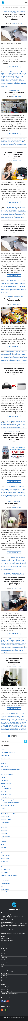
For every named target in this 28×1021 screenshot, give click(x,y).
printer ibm (15, 141)
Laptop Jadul (4, 780)
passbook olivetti (18, 74)
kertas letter (21, 716)
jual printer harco (8, 489)
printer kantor (13, 357)
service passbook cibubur (12, 79)
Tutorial (14, 151)
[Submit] (25, 741)
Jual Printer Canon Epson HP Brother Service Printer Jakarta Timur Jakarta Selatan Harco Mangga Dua (14, 436)
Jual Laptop (4, 766)
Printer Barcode (8, 574)
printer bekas (22, 138)
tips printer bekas (8, 146)
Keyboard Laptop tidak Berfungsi (10, 769)
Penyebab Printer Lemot (14, 503)
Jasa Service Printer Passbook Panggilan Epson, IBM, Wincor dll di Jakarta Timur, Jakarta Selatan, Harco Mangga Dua (14, 227)
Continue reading (14, 66)
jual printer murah (8, 492)
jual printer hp (16, 489)
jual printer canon (16, 487)
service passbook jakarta (12, 287)
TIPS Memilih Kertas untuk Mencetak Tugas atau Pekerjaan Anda (14, 660)
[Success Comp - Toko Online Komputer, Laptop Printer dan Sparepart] (4, 2)
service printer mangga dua (14, 650)
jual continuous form (10, 714)
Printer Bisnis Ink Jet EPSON (8, 814)
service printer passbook (7, 85)
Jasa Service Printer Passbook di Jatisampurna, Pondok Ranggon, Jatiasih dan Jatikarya (14, 17)
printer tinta (17, 214)
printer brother (4, 140)
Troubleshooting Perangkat (9, 875)
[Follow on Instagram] (5, 1001)
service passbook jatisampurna (17, 80)
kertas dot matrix (5, 716)
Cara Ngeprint (5, 755)
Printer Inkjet (12, 90)
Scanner (3, 847)
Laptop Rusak (5, 786)
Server (3, 850)
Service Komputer (6, 853)
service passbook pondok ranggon (9, 82)
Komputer (4, 772)
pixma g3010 (16, 353)
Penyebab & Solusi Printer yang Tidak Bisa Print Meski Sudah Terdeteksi (14, 154)
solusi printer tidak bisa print (11, 219)
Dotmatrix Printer (9, 573)
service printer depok (13, 729)
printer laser (8, 427)
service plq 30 (15, 83)
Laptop (3, 777)
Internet (3, 763)
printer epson (4, 141)
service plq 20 (8, 83)
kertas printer (4, 717)
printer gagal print (8, 211)
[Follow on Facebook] (2, 1001)
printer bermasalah (9, 208)
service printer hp (15, 647)
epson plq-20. (19, 73)
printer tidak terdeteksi (10, 360)
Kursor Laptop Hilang (7, 775)
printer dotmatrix (16, 643)
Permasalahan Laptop (7, 805)
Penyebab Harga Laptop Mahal (10, 802)
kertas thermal (11, 717)
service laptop (18, 216)
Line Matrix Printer (6, 789)
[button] (26, 2)
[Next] (19, 736)
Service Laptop (5, 855)
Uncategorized (5, 881)
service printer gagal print (11, 217)
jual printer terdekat (17, 492)
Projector (3, 842)
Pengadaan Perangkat (7, 800)
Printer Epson (15, 431)
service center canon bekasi (7, 216)
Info (2, 761)
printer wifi (13, 144)
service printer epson (6, 647)
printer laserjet (7, 76)
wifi (2, 886)
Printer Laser (15, 432)
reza (21, 23)
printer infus (21, 141)
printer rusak (7, 286)
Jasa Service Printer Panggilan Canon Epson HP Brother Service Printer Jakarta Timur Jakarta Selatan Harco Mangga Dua (14, 581)
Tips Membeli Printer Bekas (14, 92)
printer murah (17, 143)
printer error (17, 562)
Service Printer (17, 11)
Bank (2, 750)
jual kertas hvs (18, 714)
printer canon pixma (19, 140)
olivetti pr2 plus (18, 282)
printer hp (10, 141)
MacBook (3, 791)
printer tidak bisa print (9, 214)
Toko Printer (4, 872)
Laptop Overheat (6, 783)
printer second (7, 144)
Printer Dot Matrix (6, 819)
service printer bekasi (17, 728)
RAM (2, 844)
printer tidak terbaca (17, 566)
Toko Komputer (5, 869)
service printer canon (19, 646)
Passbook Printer (7, 11)
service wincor (4, 86)
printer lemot (11, 565)
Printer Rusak (5, 833)
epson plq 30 (12, 73)
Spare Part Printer (6, 864)
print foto (21, 353)
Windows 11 (4, 892)
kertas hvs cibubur (13, 716)
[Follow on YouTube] (7, 1001)
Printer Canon (8, 296)
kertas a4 (24, 714)
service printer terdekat (18, 85)
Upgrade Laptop (5, 883)
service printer (22, 83)
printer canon (11, 140)
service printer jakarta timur (14, 649)
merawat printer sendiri (17, 559)
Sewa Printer (4, 861)
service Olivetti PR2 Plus (14, 77)
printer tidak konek (15, 359)
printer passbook (15, 76)
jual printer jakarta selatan (11, 490)
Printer (3, 808)
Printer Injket (4, 825)
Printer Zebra (5, 839)
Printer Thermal (19, 575)
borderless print (8, 353)
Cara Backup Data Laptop (8, 752)
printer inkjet (4, 143)
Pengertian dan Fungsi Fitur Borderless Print (14, 300)
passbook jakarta (9, 74)
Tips (18, 90)
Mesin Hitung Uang (6, 794)
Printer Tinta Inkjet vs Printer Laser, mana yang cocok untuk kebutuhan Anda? (14, 370)
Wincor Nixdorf (5, 889)
